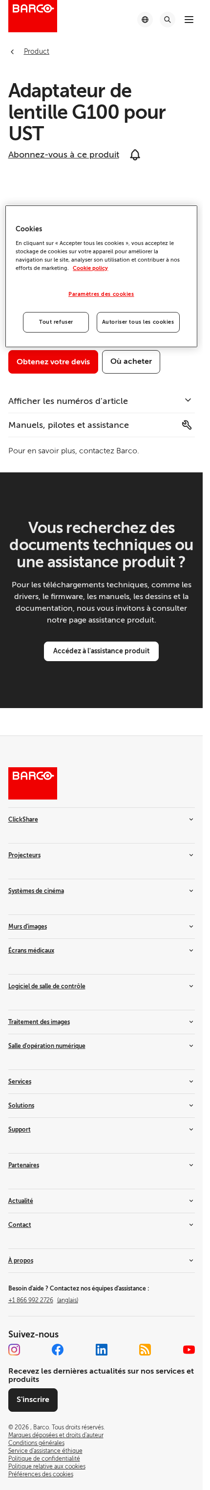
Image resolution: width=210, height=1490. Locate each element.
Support (19, 1129)
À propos (20, 1260)
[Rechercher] (167, 19)
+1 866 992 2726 (43, 1300)
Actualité (20, 1201)
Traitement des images (39, 1022)
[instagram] (14, 1350)
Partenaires (23, 1165)
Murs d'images (27, 926)
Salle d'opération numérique (46, 1046)
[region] (101, 276)
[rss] (145, 1350)
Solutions (21, 1105)
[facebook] (57, 1350)
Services (19, 1081)
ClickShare (23, 819)
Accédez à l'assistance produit (101, 651)
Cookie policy (90, 268)
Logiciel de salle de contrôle (46, 986)
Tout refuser (56, 322)
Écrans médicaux (31, 950)
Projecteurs (24, 855)
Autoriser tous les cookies (138, 322)
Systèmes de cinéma (36, 891)
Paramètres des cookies (101, 294)
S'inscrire (33, 1399)
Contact (19, 1225)
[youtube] (189, 1350)
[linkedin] (101, 1350)
